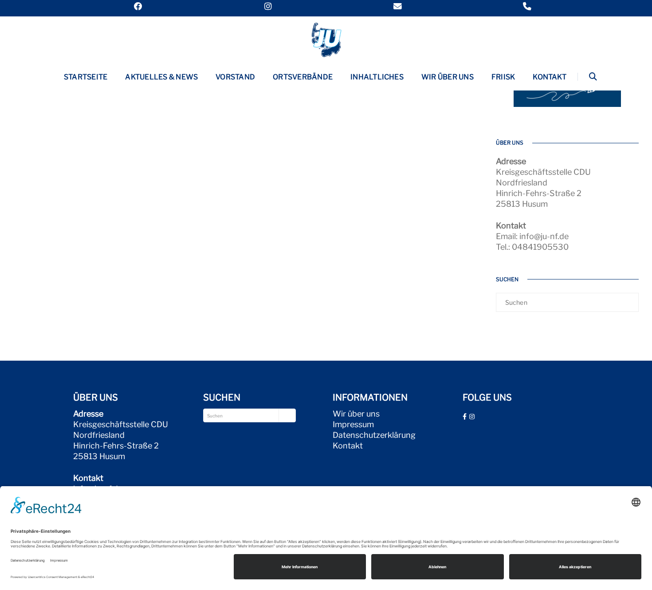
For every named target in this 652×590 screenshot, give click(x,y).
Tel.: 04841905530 (532, 247)
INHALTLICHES (377, 77)
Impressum (353, 424)
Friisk (503, 77)
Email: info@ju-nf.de (532, 236)
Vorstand (235, 77)
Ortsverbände (303, 77)
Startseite (85, 77)
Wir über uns (447, 77)
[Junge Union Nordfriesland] (326, 38)
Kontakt (549, 77)
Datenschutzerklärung (374, 435)
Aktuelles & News (161, 77)
